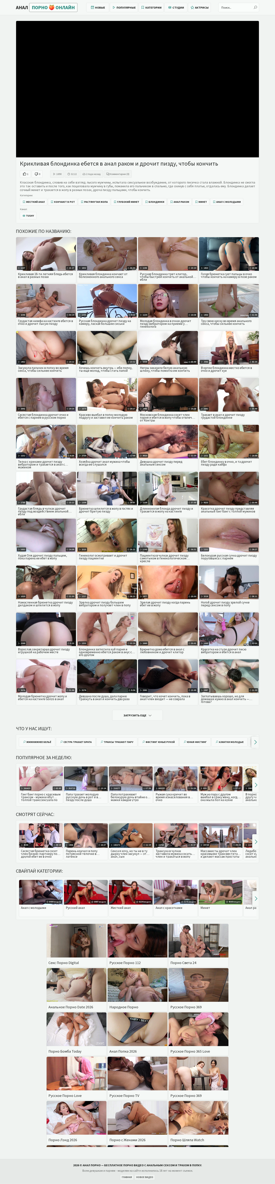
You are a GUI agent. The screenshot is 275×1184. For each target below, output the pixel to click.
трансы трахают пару (118, 742)
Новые (100, 7)
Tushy (30, 215)
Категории (153, 7)
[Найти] (255, 7)
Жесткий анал (35, 202)
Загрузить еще (134, 715)
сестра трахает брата (77, 742)
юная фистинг (197, 742)
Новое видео (144, 1177)
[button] (255, 742)
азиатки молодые (231, 742)
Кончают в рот (64, 202)
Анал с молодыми (228, 202)
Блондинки (156, 202)
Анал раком (181, 202)
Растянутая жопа (96, 202)
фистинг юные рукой (160, 742)
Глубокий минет (128, 202)
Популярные (126, 7)
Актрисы (202, 7)
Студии (178, 7)
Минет (202, 202)
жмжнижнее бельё (38, 742)
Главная (127, 1177)
